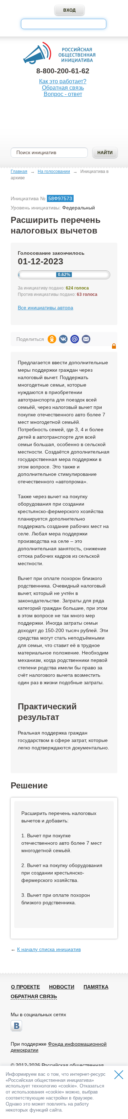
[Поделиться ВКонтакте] (63, 339)
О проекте (25, 987)
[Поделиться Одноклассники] (52, 339)
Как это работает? (62, 81)
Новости (61, 987)
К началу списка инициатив (49, 949)
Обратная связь (63, 88)
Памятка (96, 987)
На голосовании (54, 171)
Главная (19, 171)
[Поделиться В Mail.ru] (74, 339)
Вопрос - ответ (63, 94)
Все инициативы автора (45, 307)
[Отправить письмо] (86, 339)
